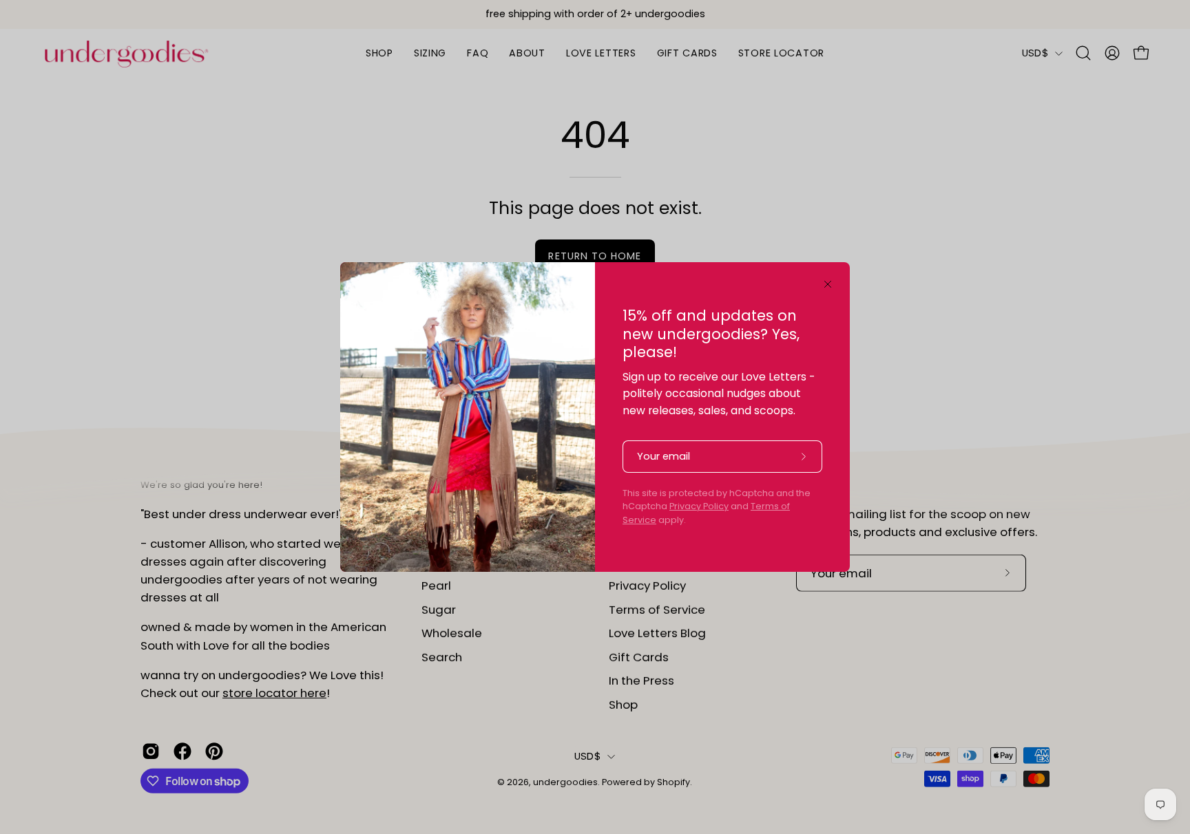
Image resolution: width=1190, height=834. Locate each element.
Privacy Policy (699, 506)
